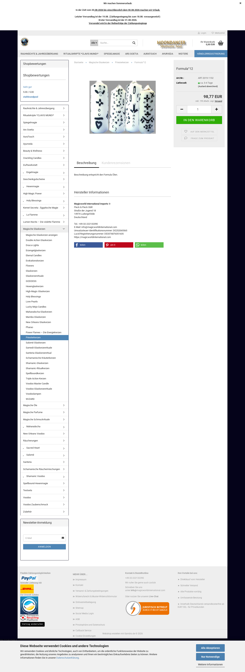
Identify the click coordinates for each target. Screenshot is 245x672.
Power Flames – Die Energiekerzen (43, 332)
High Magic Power (32, 193)
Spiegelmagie (112, 53)
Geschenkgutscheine (34, 179)
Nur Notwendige (210, 656)
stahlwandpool (30, 96)
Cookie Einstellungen (86, 636)
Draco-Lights (32, 245)
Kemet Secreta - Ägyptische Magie (40, 207)
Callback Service (83, 630)
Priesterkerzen (33, 337)
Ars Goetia (131, 53)
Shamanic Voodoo (35, 476)
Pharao (29, 327)
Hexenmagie (32, 186)
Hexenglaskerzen (34, 286)
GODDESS (31, 281)
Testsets (27, 490)
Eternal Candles (34, 255)
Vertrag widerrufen (32, 624)
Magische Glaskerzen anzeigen (42, 235)
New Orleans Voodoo (33, 433)
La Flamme (32, 214)
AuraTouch (150, 53)
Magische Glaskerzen (34, 229)
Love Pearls (32, 301)
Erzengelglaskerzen (36, 250)
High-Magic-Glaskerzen (38, 291)
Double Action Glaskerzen (39, 240)
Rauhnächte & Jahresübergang (39, 53)
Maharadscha (33, 426)
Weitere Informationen (210, 664)
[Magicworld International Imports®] (52, 42)
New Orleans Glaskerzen (38, 322)
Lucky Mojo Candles (36, 306)
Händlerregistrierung (211, 53)
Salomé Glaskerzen (36, 342)
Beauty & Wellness (32, 150)
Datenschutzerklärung (67, 657)
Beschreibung (86, 163)
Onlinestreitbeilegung (86, 602)
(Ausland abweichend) (208, 86)
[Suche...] (134, 43)
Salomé (30, 454)
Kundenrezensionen (116, 163)
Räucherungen (30, 440)
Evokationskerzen (35, 260)
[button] (181, 109)
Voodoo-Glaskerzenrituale (39, 388)
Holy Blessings (33, 200)
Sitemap (80, 608)
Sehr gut (27, 87)
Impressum (81, 579)
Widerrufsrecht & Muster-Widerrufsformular (96, 596)
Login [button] (203, 33)
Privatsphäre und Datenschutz (90, 625)
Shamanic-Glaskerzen (37, 363)
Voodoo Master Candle (37, 383)
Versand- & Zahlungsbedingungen (92, 591)
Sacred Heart (33, 447)
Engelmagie (32, 172)
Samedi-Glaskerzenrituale (39, 347)
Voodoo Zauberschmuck (35, 504)
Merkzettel (219, 33)
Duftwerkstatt (30, 165)
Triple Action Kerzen (36, 378)
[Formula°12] (122, 107)
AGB (78, 619)
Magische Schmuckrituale (36, 419)
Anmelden (44, 546)
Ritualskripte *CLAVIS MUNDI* (80, 53)
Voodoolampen (33, 393)
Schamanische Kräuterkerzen (41, 358)
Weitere (183, 53)
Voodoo (27, 497)
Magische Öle (30, 405)
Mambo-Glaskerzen (36, 317)
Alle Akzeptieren (210, 648)
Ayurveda (167, 53)
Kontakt (79, 585)
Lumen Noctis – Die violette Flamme (41, 222)
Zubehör (27, 511)
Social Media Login (85, 613)
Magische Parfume (33, 412)
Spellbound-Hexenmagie (35, 483)
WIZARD (30, 399)
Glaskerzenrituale (35, 276)
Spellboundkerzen (35, 373)
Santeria (27, 462)
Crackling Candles (32, 158)
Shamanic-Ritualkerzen (37, 368)
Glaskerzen (31, 271)
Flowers (30, 265)
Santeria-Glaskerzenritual (38, 353)
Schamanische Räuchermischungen (41, 469)
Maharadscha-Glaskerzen (39, 311)
